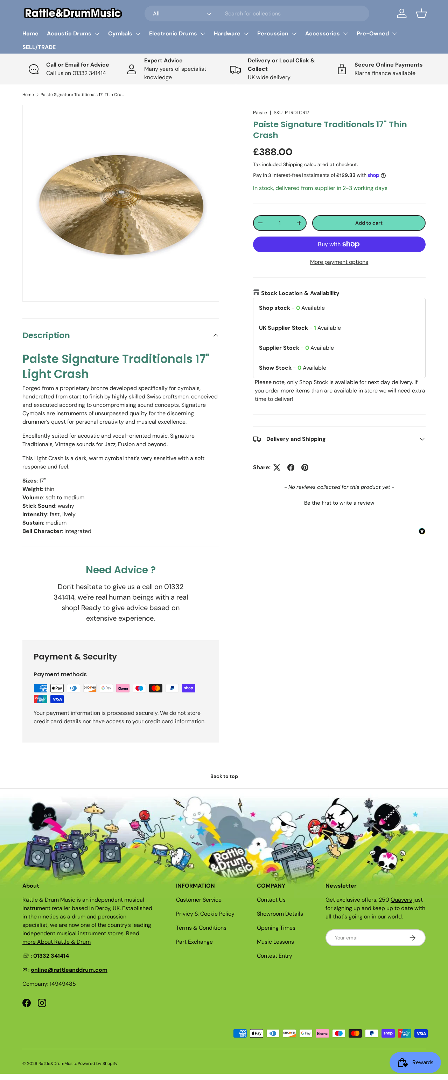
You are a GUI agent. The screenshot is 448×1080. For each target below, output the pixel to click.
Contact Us (271, 899)
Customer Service (199, 899)
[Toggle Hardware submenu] (246, 33)
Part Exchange (194, 941)
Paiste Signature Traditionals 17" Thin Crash (83, 94)
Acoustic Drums (69, 33)
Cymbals (120, 33)
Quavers (401, 899)
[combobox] (257, 13)
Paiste (260, 112)
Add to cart (369, 223)
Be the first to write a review (339, 502)
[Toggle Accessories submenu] (345, 33)
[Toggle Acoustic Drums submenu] (97, 33)
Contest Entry (274, 955)
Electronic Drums (173, 33)
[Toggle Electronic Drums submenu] (202, 33)
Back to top (224, 776)
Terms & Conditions (201, 927)
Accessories (322, 33)
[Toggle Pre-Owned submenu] (394, 33)
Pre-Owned (373, 33)
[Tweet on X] (277, 467)
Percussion (272, 33)
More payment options (339, 262)
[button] (421, 13)
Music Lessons (275, 941)
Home (30, 33)
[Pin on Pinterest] (305, 467)
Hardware (227, 33)
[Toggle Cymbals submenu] (138, 33)
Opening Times (276, 927)
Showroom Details (280, 913)
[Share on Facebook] (291, 467)
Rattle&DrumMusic (57, 1063)
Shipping (293, 164)
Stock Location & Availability (300, 293)
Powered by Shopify (98, 1063)
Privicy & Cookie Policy (205, 913)
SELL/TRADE (39, 47)
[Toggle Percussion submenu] (294, 33)
